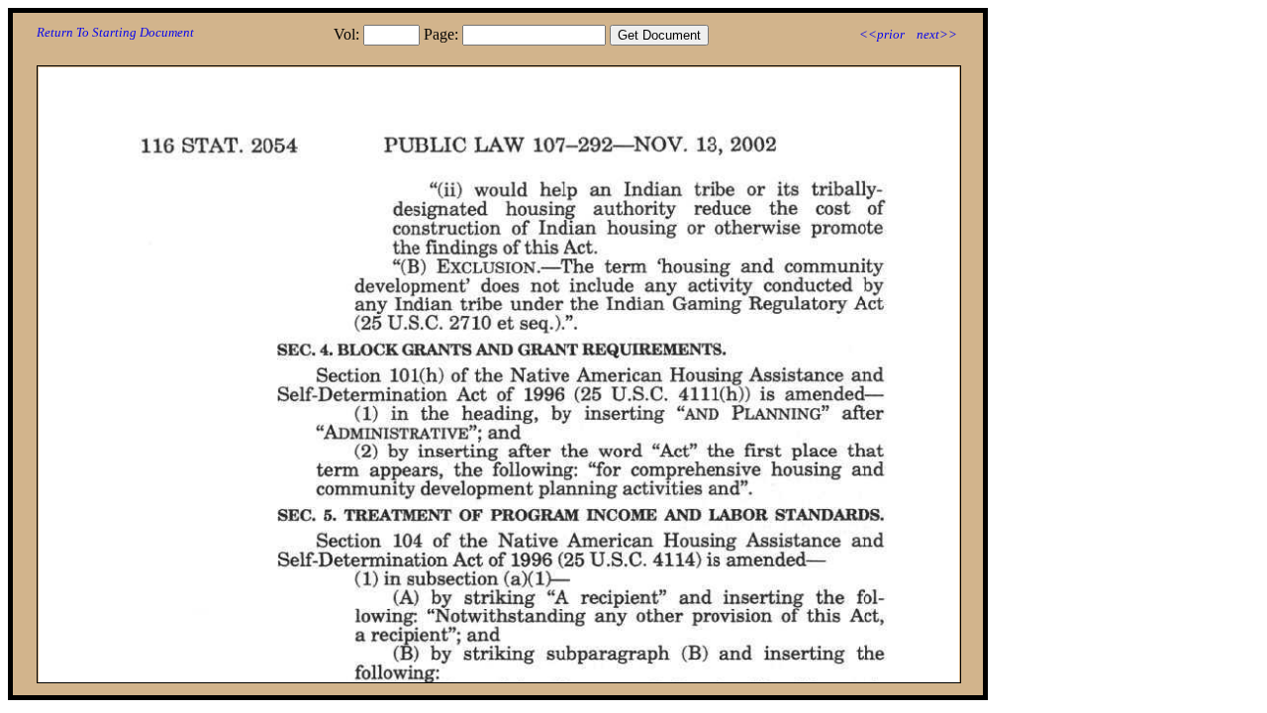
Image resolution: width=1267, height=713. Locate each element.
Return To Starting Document (115, 32)
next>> (937, 34)
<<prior (882, 34)
